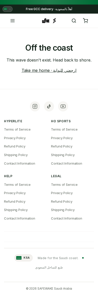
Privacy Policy (15, 138)
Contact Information (19, 163)
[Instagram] (35, 106)
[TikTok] (49, 106)
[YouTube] (63, 106)
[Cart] (85, 20)
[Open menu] (12, 20)
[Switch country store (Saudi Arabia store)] (8, 9)
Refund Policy (14, 146)
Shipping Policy (16, 155)
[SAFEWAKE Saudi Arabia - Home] (49, 21)
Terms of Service (17, 129)
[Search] (73, 20)
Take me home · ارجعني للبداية (49, 70)
